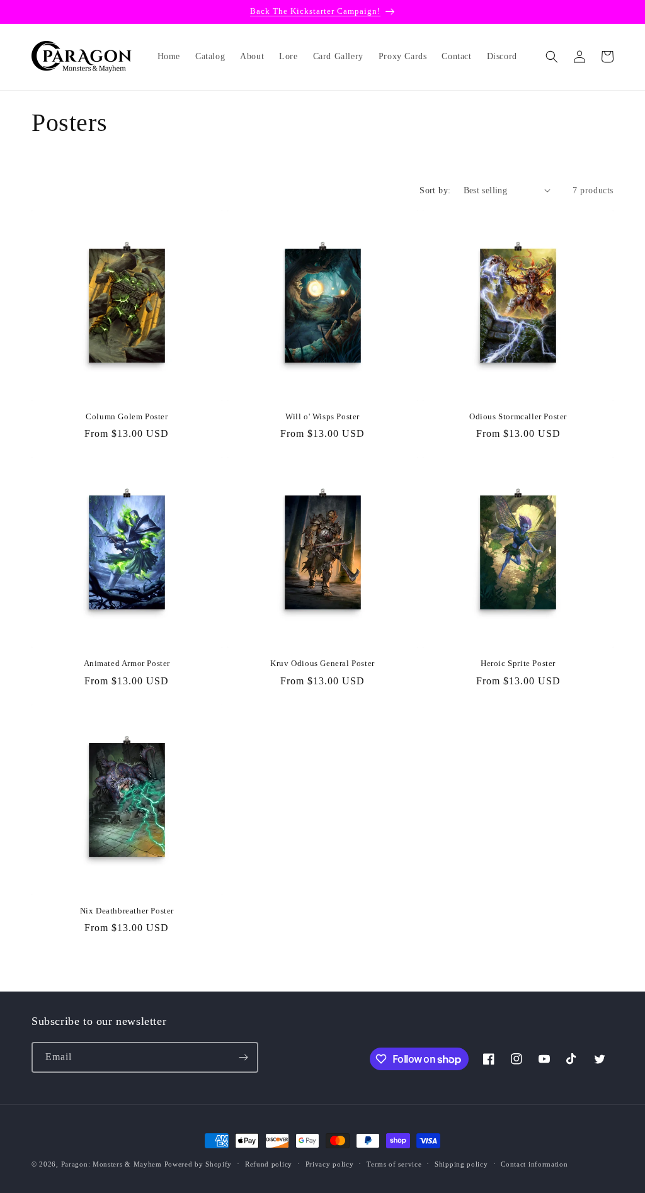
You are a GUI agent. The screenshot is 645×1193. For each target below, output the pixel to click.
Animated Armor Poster (127, 663)
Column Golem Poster (127, 416)
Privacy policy (329, 1164)
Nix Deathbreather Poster (127, 910)
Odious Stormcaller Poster (518, 416)
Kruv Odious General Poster (322, 663)
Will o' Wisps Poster (322, 416)
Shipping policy (461, 1164)
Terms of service (394, 1164)
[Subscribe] (243, 1057)
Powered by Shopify (198, 1164)
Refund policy (268, 1164)
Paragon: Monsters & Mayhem (111, 1164)
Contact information (534, 1164)
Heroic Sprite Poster (518, 663)
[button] (552, 57)
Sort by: (435, 190)
